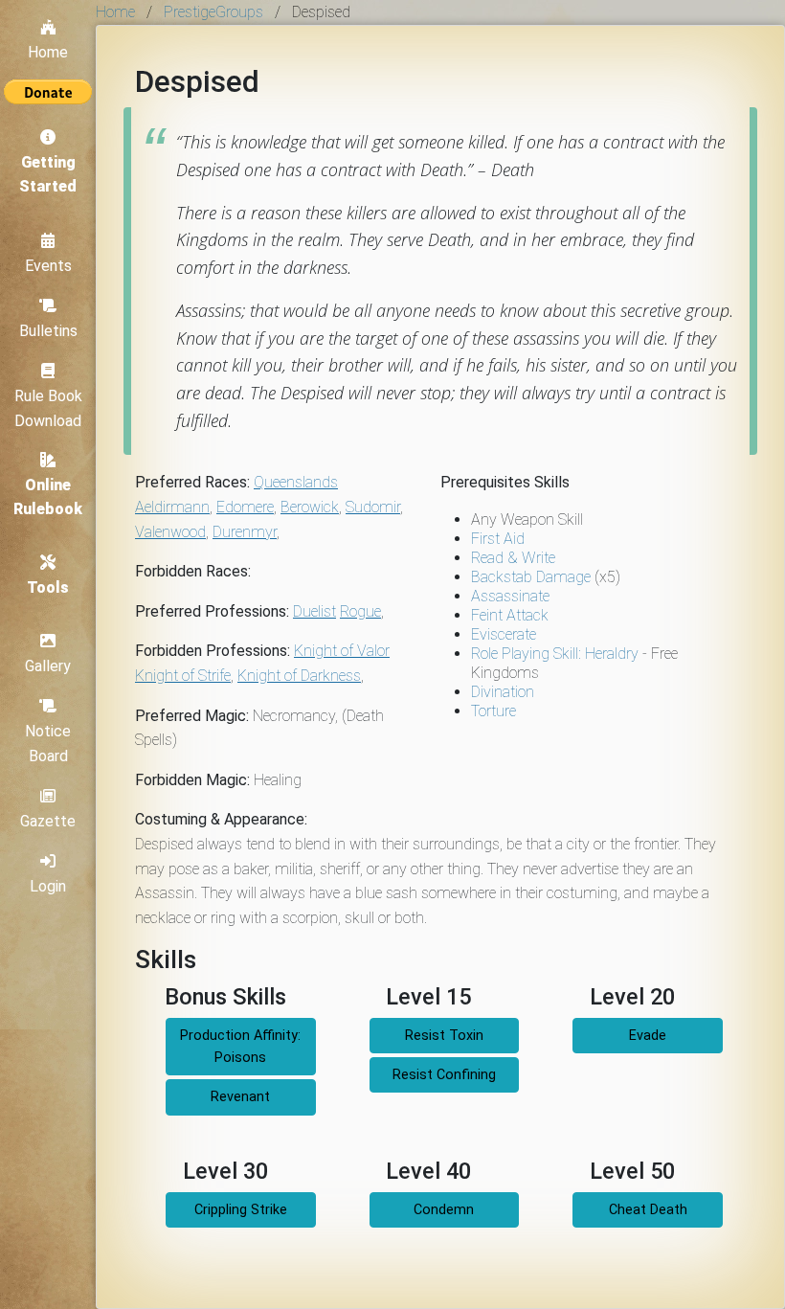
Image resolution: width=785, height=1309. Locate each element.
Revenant (240, 1097)
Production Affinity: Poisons (240, 1046)
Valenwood (170, 532)
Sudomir (373, 507)
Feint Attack (510, 615)
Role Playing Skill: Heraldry (555, 653)
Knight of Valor (342, 651)
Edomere (245, 507)
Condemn (444, 1210)
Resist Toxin (444, 1035)
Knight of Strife (183, 675)
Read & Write (513, 558)
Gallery (48, 666)
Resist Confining (444, 1075)
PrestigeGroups (213, 12)
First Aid (498, 539)
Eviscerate (503, 634)
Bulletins (48, 331)
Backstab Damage (531, 577)
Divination (502, 692)
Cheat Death (648, 1210)
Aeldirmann (172, 507)
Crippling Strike (240, 1210)
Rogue (360, 611)
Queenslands (296, 482)
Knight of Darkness (299, 675)
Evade (647, 1035)
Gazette (48, 821)
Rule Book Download (48, 408)
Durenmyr (245, 532)
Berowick (309, 507)
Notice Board (48, 743)
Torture (493, 711)
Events (48, 266)
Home (48, 52)
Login (48, 886)
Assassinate (510, 596)
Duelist (314, 611)
